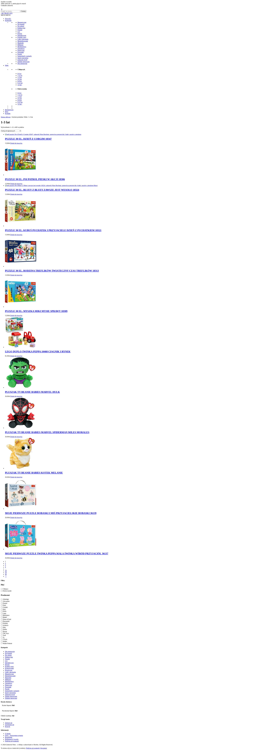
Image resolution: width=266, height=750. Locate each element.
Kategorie (8, 20)
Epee (4, 605)
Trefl (4, 635)
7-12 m (19, 75)
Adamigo (6, 599)
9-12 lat (19, 83)
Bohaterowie (9, 110)
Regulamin (8, 737)
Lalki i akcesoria (22, 39)
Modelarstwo (21, 47)
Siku (4, 627)
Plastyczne (20, 50)
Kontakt (7, 113)
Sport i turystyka (22, 58)
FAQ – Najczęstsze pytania (14, 735)
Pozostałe (20, 52)
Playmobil (6, 621)
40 (6, 574)
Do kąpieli (20, 24)
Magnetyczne (21, 22)
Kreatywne (8, 670)
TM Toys (6, 633)
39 (6, 573)
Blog (6, 112)
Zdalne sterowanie (11, 696)
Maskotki (20, 43)
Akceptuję (43, 748)
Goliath (5, 607)
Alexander (6, 601)
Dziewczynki (7, 591)
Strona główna (5, 117)
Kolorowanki (9, 668)
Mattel (5, 617)
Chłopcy (5, 589)
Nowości (8, 19)
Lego (4, 613)
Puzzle (19, 54)
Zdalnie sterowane (23, 62)
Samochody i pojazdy (24, 56)
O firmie (7, 734)
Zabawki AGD (22, 60)
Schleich (5, 625)
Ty (3, 637)
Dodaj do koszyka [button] (16, 143)
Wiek (6, 65)
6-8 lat (19, 81)
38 (6, 571)
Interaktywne (21, 35)
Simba (5, 629)
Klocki (19, 33)
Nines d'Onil (7, 619)
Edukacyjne (21, 28)
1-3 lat (19, 77)
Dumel (5, 603)
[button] (6, 15)
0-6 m (19, 74)
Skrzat (5, 631)
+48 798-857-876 (6, 13)
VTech (5, 639)
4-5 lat (19, 79)
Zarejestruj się (9, 725)
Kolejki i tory (21, 37)
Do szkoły (20, 26)
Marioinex (6, 615)
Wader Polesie (7, 643)
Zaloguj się (8, 723)
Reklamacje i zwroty (11, 739)
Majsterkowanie (22, 41)
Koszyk (7, 726)
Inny (4, 609)
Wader (5, 641)
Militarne (20, 45)
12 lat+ (19, 85)
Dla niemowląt (22, 63)
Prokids (5, 623)
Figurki (19, 30)
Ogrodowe (21, 48)
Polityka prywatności (12, 741)
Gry (18, 32)
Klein (4, 611)
